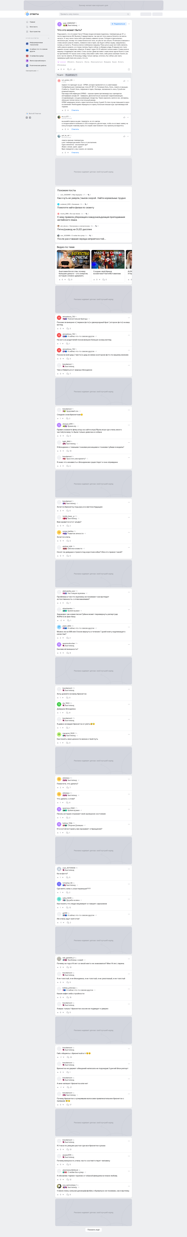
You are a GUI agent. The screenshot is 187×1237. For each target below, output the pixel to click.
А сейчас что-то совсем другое (81, 336)
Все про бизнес (75, 214)
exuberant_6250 (65, 204)
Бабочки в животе (75, 549)
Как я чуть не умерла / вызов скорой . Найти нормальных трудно (91, 198)
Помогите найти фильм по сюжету (75, 207)
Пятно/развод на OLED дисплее (74, 229)
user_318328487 (65, 195)
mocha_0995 (64, 214)
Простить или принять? (76, 459)
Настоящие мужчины (76, 593)
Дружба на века (72, 900)
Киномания (75, 204)
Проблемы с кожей (75, 960)
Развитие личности (76, 534)
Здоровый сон (72, 411)
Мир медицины (77, 195)
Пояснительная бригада (77, 319)
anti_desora (64, 226)
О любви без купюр (78, 235)
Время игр (72, 426)
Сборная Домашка (75, 825)
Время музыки (73, 611)
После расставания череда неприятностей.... (81, 239)
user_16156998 (65, 235)
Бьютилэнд (72, 25)
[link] (73, 266)
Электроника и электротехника (79, 226)
